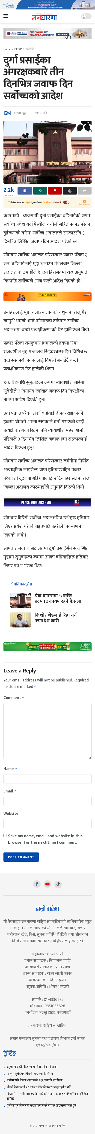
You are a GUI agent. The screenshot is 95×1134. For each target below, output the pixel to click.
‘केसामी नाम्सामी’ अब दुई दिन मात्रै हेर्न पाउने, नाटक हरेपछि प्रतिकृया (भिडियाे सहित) (48, 1096)
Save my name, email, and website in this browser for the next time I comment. (45, 839)
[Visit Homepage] (45, 16)
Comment (13, 698)
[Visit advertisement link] (47, 4)
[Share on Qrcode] (55, 191)
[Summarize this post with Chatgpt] (70, 191)
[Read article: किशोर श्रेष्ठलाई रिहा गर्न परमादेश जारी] (20, 619)
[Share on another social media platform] (85, 191)
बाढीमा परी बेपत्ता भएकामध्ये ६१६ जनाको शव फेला (34, 1080)
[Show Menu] (5, 16)
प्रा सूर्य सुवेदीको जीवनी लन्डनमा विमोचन (30, 1073)
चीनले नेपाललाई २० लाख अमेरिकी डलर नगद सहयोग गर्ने (39, 1087)
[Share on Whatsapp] (40, 191)
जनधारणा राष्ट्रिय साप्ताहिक (52, 1125)
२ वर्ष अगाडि (40, 112)
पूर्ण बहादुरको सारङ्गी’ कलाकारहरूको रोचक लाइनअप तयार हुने (41, 1105)
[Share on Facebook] (25, 191)
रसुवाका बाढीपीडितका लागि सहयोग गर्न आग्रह (32, 1066)
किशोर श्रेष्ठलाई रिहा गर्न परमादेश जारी (56, 618)
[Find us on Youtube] (47, 884)
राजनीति (30, 49)
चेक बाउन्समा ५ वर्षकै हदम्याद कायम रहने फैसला (58, 598)
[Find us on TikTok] (58, 884)
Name (10, 769)
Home (7, 49)
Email (9, 791)
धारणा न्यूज (19, 112)
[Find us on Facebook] (37, 884)
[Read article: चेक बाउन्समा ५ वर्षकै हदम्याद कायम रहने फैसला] (20, 600)
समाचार (18, 49)
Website (10, 813)
